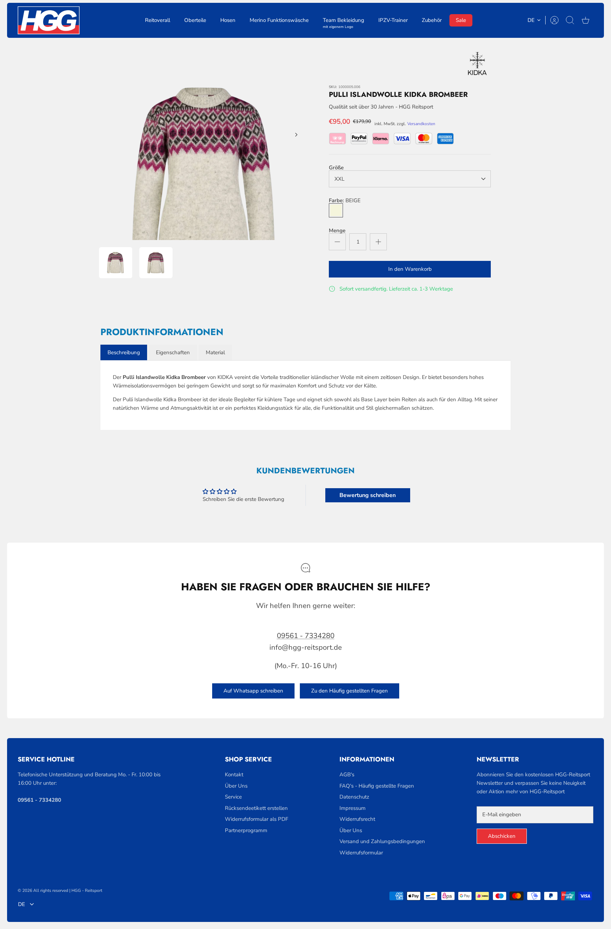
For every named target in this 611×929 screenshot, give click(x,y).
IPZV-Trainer (393, 20)
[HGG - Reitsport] (49, 20)
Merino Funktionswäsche (279, 20)
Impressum (352, 808)
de (531, 20)
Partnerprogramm (246, 830)
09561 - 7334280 (305, 636)
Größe (336, 167)
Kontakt (234, 774)
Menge (337, 230)
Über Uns (236, 785)
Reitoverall (157, 20)
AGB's (346, 774)
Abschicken (502, 836)
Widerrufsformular (361, 852)
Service (233, 796)
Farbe (345, 200)
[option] (203, 142)
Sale (461, 20)
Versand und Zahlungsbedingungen (382, 841)
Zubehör (432, 20)
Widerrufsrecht (357, 819)
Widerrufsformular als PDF (256, 819)
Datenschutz (354, 796)
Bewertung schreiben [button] (367, 495)
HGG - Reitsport (86, 890)
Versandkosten (421, 124)
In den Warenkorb (410, 269)
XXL (339, 178)
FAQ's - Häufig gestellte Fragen (376, 785)
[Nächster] (296, 134)
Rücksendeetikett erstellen (256, 808)
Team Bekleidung (343, 22)
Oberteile (195, 20)
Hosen (227, 20)
